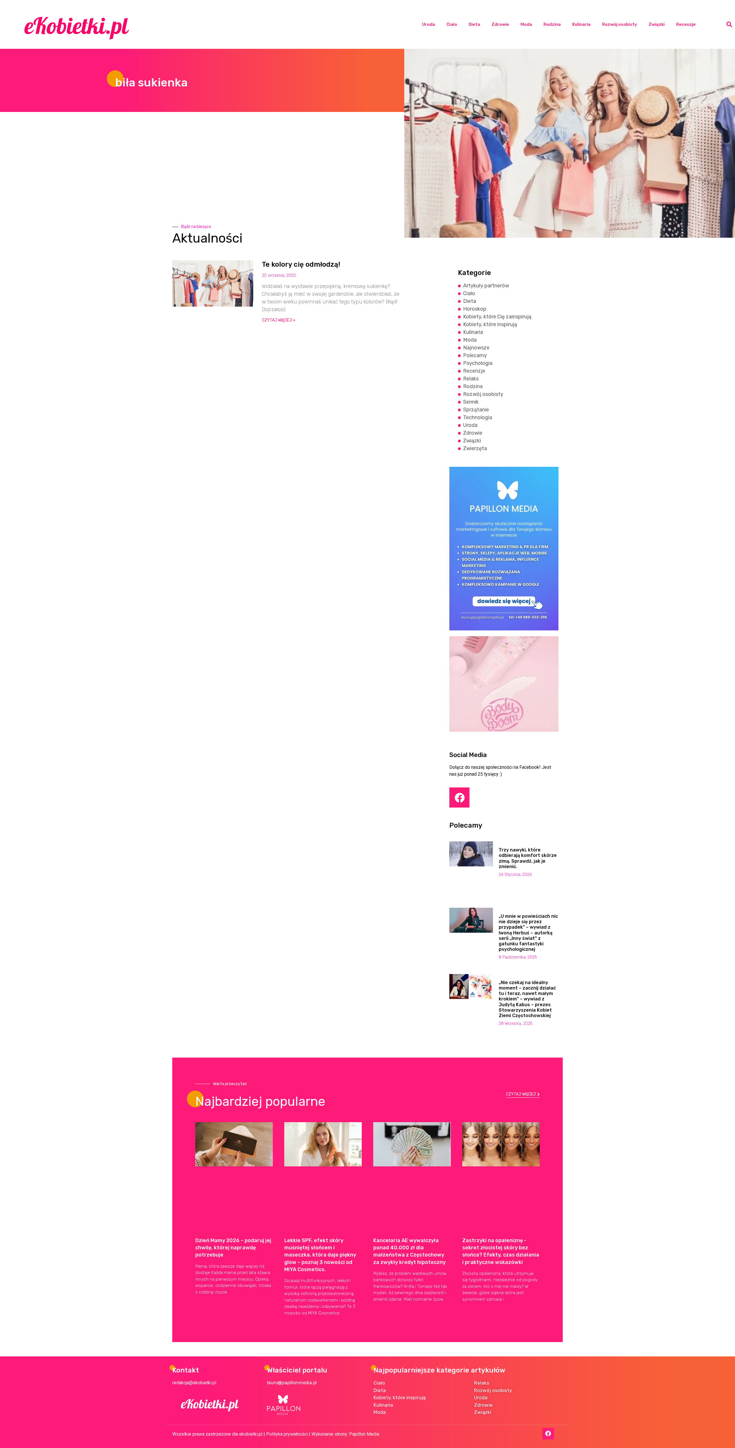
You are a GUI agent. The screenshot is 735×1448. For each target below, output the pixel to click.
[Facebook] (459, 797)
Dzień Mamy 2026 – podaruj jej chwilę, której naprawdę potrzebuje (233, 1247)
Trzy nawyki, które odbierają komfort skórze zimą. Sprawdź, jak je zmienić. (528, 858)
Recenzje (686, 24)
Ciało (451, 24)
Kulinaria (581, 24)
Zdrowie (500, 24)
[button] (729, 24)
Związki (657, 24)
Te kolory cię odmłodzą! (301, 264)
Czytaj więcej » (278, 320)
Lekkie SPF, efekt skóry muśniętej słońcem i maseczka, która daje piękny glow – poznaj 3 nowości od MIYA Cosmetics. (320, 1255)
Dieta (474, 24)
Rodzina (552, 24)
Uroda (428, 24)
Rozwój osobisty (619, 24)
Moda (526, 24)
